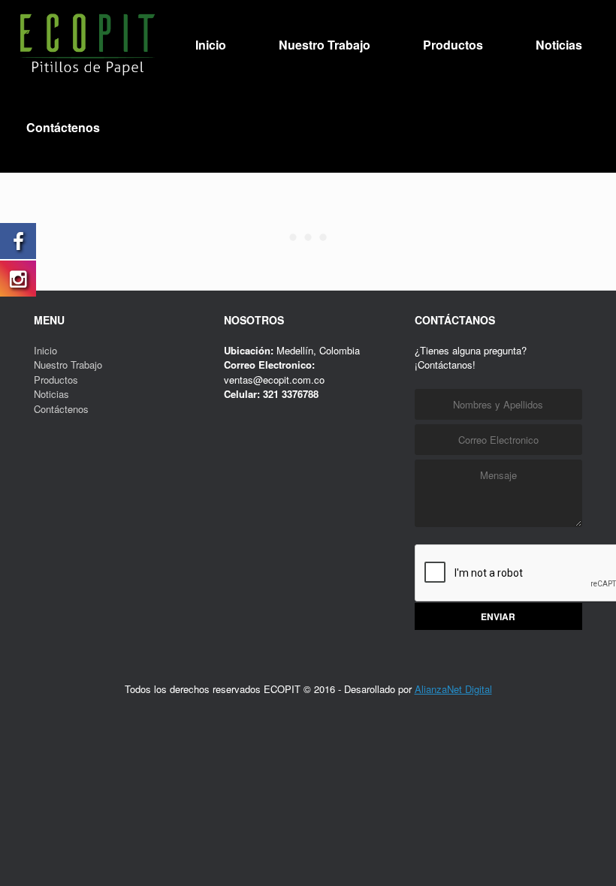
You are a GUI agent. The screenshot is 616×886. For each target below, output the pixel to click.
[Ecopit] (86, 45)
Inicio (210, 44)
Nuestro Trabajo (324, 44)
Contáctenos (63, 127)
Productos (453, 44)
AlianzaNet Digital (453, 689)
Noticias (559, 44)
